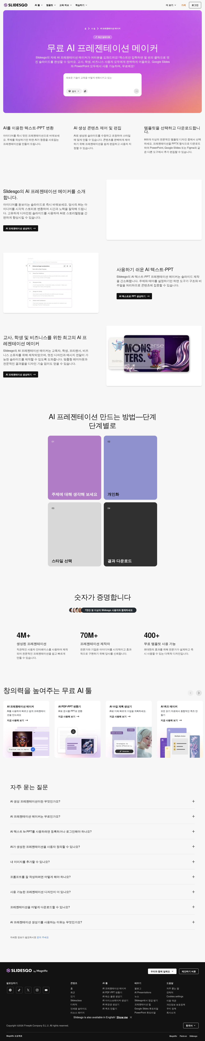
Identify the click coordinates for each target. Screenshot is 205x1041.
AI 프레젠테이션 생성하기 (19, 228)
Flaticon (183, 1036)
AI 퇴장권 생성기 (110, 1004)
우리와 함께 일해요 (160, 971)
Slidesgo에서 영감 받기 (146, 1000)
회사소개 (171, 1012)
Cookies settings (175, 996)
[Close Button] (131, 1017)
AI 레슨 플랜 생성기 (112, 996)
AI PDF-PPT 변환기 (112, 992)
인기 (72, 996)
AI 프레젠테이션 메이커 (114, 988)
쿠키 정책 (171, 1008)
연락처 (170, 992)
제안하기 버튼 (189, 971)
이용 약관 (171, 1000)
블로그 (138, 988)
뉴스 (137, 996)
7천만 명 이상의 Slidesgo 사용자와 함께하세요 (109, 610)
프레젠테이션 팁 (143, 1004)
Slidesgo (193, 1036)
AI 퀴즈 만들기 (109, 1008)
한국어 (189, 1025)
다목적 (73, 1004)
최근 (72, 992)
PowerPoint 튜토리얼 (145, 1012)
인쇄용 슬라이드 (78, 1008)
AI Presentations (143, 992)
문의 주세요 (43, 937)
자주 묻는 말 (173, 988)
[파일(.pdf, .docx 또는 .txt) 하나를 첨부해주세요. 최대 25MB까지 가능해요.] (85, 91)
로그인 (195, 5)
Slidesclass (76, 1000)
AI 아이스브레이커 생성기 (115, 1000)
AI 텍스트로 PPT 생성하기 (132, 296)
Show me (122, 1017)
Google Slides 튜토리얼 (146, 1008)
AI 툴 (93, 28)
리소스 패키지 (77, 1012)
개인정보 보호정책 (176, 1004)
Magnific (173, 1036)
